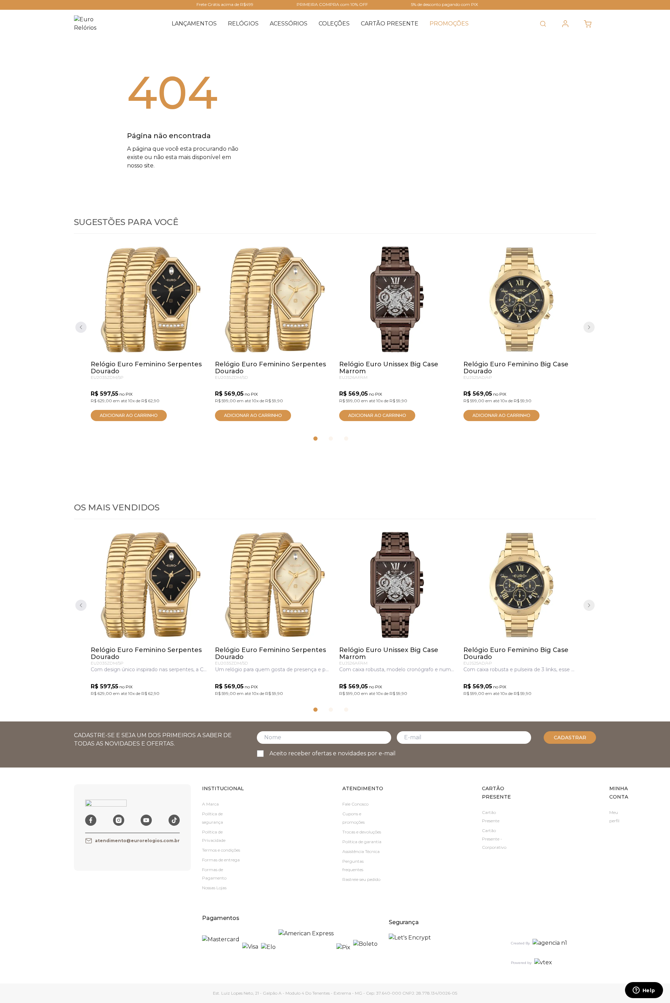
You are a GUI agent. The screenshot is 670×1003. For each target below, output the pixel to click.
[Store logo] (90, 23)
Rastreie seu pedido (361, 879)
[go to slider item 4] (331, 438)
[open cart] (587, 23)
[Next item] (589, 327)
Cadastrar (570, 737)
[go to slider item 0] (315, 438)
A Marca (210, 804)
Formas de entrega (221, 859)
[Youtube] (146, 820)
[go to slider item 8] (346, 438)
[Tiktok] (174, 820)
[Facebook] (90, 820)
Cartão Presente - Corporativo (494, 839)
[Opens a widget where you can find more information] (644, 991)
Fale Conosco (355, 804)
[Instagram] (118, 820)
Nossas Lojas (214, 887)
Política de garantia (361, 841)
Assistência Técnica (361, 851)
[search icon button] (543, 23)
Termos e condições (221, 850)
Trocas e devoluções (361, 831)
